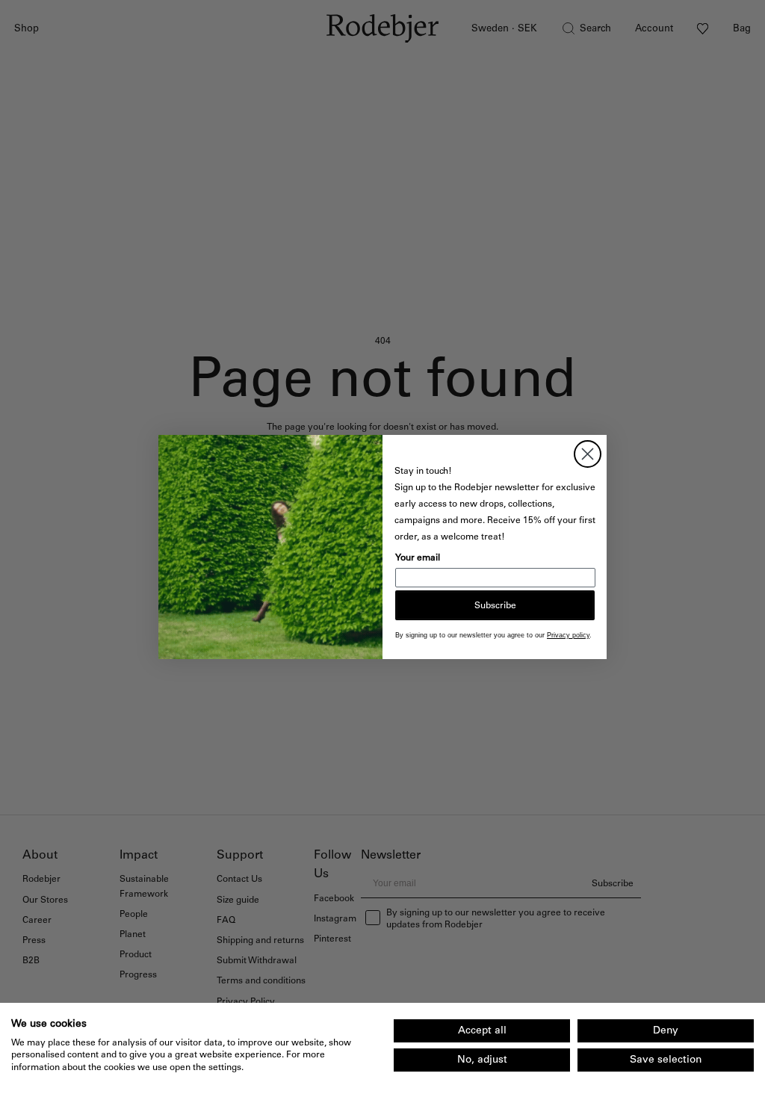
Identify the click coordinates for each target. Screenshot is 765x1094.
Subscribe (495, 605)
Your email (417, 557)
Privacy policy (568, 635)
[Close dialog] (587, 454)
